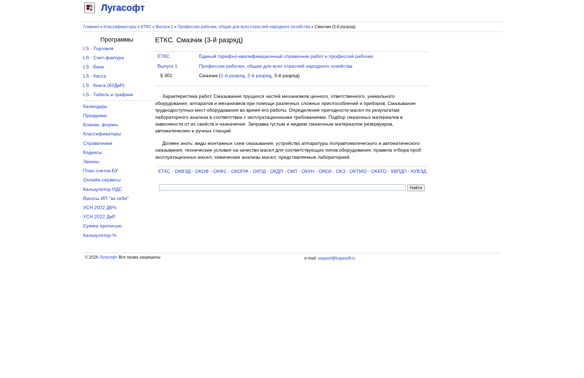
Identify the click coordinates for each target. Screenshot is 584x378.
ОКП (292, 171)
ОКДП (276, 171)
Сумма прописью (102, 225)
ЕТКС (146, 26)
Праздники (95, 115)
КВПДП (399, 171)
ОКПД (259, 171)
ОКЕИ (325, 171)
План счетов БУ (100, 170)
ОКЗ (340, 171)
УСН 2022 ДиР (99, 216)
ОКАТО (379, 171)
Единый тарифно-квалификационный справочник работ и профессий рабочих (286, 56)
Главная (91, 26)
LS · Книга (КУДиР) (104, 85)
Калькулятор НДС (102, 189)
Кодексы (92, 152)
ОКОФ (202, 171)
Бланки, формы (100, 124)
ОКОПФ (239, 171)
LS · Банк (93, 66)
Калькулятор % (99, 235)
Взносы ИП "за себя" (106, 198)
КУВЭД (418, 171)
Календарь (95, 106)
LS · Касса (94, 76)
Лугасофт (108, 257)
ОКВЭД (183, 171)
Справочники (97, 143)
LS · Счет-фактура (103, 57)
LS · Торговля (98, 48)
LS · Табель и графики (108, 94)
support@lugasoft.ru (336, 258)
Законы (91, 161)
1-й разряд (233, 75)
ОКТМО (358, 171)
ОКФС (220, 171)
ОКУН (307, 171)
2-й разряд (259, 75)
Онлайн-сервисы (102, 179)
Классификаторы (120, 26)
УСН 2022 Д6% (99, 207)
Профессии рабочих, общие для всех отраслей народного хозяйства (243, 26)
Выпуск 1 (164, 26)
